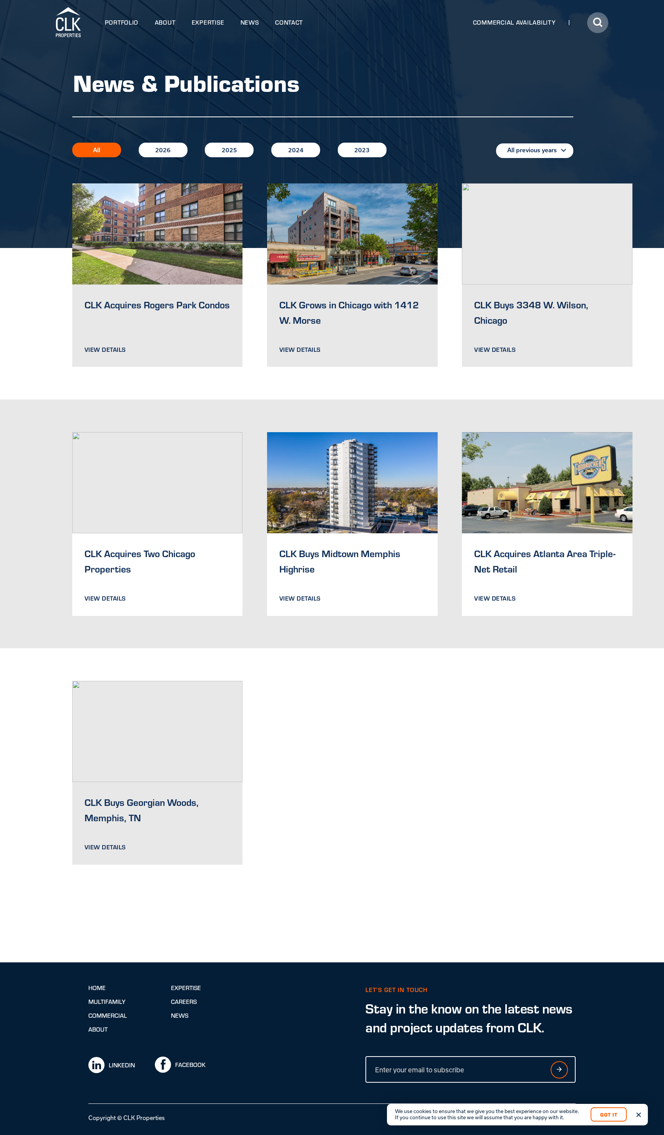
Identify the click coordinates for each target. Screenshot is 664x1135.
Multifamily (106, 1001)
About (165, 22)
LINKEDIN (122, 1065)
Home (97, 988)
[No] (638, 1114)
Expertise (208, 22)
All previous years (532, 150)
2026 (163, 150)
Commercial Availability (514, 22)
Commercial (107, 1015)
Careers (184, 1001)
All (96, 150)
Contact (289, 22)
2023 (362, 150)
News (250, 22)
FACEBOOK (190, 1064)
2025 (229, 150)
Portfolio (122, 22)
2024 (296, 150)
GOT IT (609, 1114)
